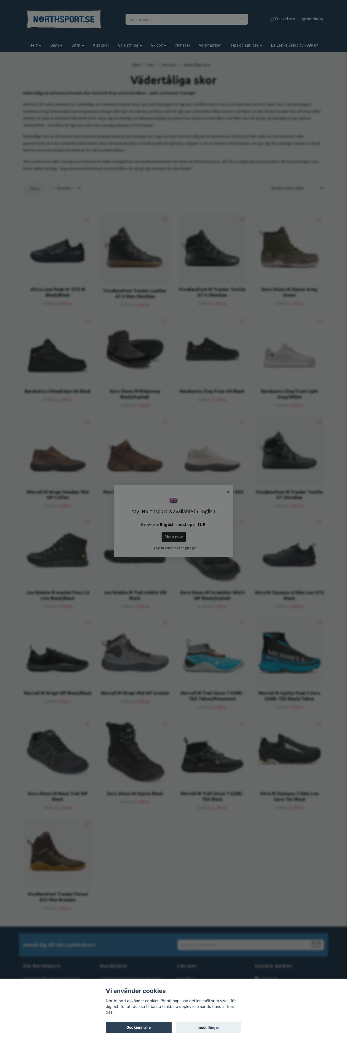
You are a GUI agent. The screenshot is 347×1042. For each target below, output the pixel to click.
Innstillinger (208, 1027)
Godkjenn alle (138, 1027)
